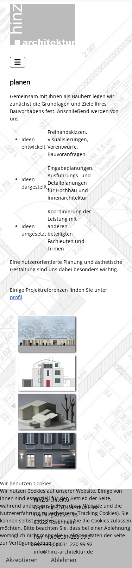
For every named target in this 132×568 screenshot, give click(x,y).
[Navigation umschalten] (17, 62)
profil (16, 297)
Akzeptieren (22, 560)
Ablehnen (63, 560)
